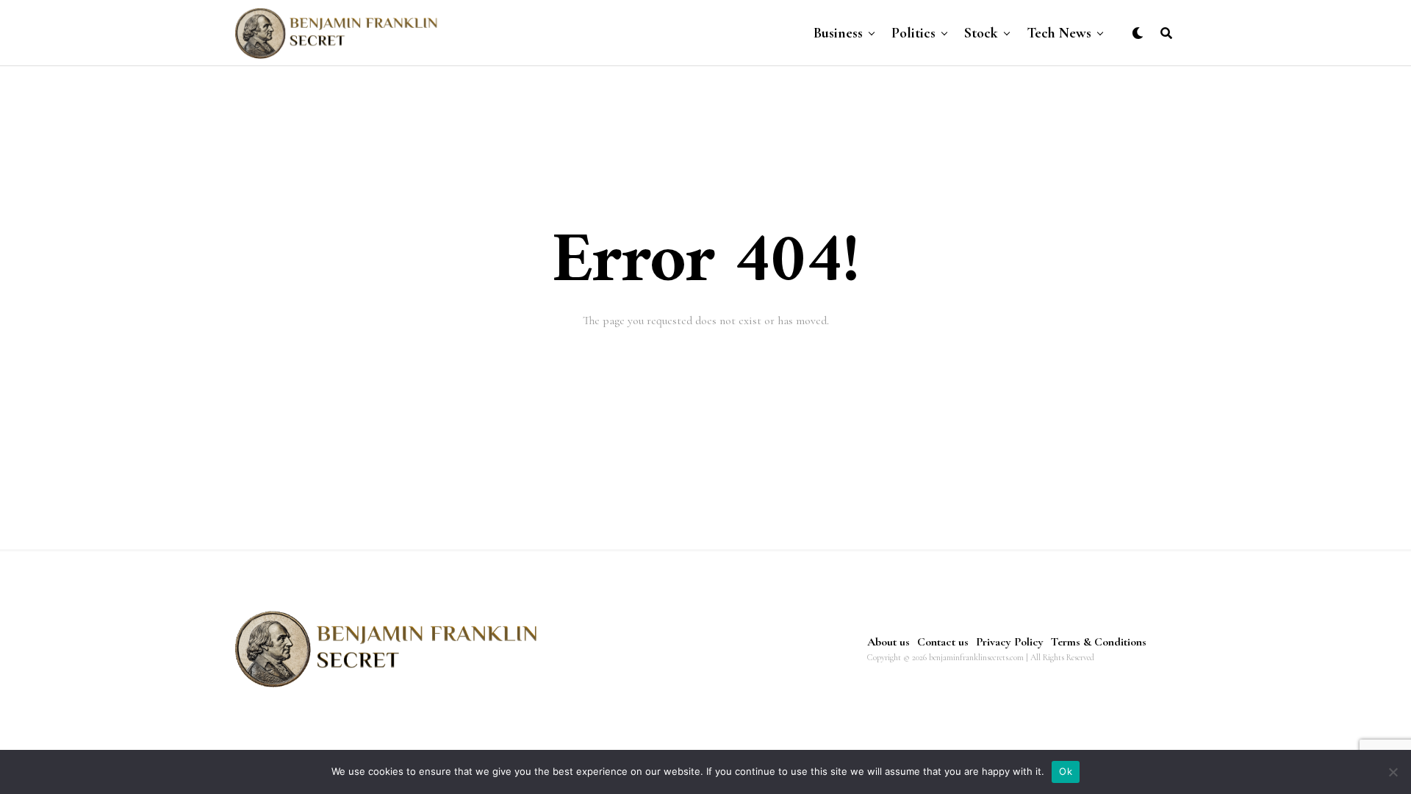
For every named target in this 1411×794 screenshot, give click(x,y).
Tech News (1059, 33)
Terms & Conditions (1098, 641)
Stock (981, 33)
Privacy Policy (1010, 641)
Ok (1065, 771)
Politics (913, 33)
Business (838, 33)
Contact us (943, 641)
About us (888, 641)
